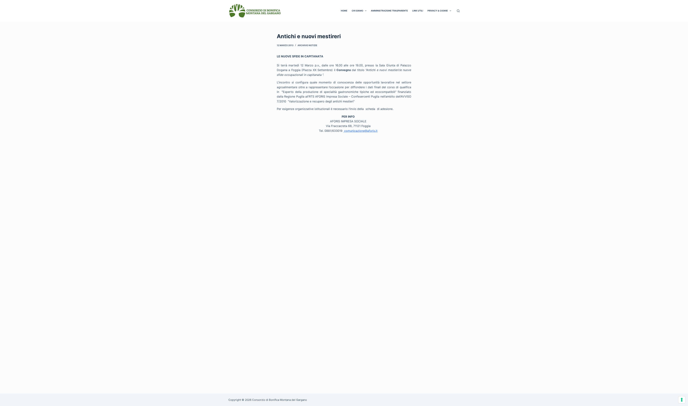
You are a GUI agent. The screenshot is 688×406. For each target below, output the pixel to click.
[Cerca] (458, 11)
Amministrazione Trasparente (389, 10)
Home (344, 10)
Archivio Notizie (307, 45)
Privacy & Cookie (437, 10)
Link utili (417, 10)
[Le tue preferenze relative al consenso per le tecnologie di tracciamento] (681, 399)
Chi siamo (357, 10)
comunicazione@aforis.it (361, 131)
